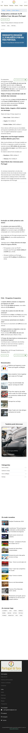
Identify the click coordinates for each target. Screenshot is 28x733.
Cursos (15, 610)
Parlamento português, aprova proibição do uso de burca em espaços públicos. (17, 597)
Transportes (4, 704)
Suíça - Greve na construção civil (17, 562)
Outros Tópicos (15, 10)
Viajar (21, 615)
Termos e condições (6, 682)
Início (2, 5)
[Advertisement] (14, 62)
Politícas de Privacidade (7, 679)
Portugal (13, 25)
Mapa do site (4, 677)
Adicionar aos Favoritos (19, 79)
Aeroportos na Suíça (14, 401)
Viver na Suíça (14, 467)
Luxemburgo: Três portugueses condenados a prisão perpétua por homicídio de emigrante (17, 529)
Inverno (4, 613)
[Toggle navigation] (2, 2)
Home (2, 692)
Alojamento (4, 610)
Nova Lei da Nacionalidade (16, 582)
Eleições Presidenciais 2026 (16, 521)
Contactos (3, 685)
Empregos (11, 5)
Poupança (4, 615)
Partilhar (4, 19)
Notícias (8, 10)
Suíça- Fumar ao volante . (15, 575)
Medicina (9, 613)
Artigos (21, 5)
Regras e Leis (11, 615)
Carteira (25, 5)
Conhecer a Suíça (14, 470)
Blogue (2, 701)
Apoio (10, 610)
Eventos (16, 5)
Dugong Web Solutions (14, 728)
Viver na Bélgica (14, 473)
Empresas (6, 5)
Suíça (8, 25)
